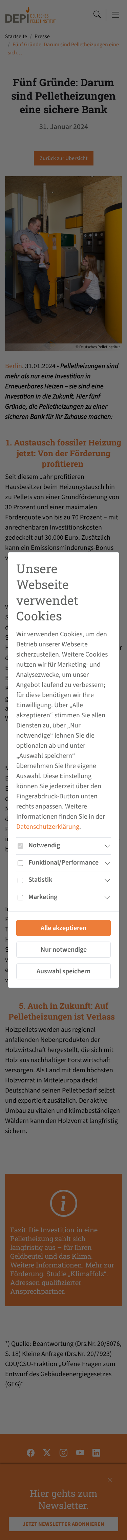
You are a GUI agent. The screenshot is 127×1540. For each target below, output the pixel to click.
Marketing (42, 897)
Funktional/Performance (63, 862)
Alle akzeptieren (63, 928)
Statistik (40, 879)
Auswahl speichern (63, 971)
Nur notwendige (64, 949)
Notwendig (44, 845)
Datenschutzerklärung (47, 826)
